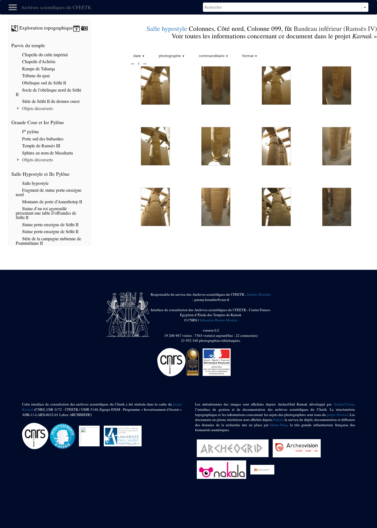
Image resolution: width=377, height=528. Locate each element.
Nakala (278, 419)
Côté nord (230, 28)
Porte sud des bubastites (42, 139)
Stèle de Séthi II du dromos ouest (50, 101)
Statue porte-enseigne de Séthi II (49, 224)
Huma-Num (278, 424)
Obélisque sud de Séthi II (43, 83)
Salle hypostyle (167, 28)
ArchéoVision (343, 404)
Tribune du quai (35, 75)
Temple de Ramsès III (40, 145)
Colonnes (201, 28)
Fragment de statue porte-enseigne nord (48, 192)
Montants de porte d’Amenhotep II (51, 201)
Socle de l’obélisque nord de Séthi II (48, 92)
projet (337, 414)
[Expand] (18, 108)
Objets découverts (37, 108)
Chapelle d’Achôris (38, 61)
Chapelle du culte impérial (44, 54)
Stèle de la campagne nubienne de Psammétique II (48, 241)
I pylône (30, 131)
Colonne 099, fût (269, 28)
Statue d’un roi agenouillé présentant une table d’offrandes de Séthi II (46, 213)
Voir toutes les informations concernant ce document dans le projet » (274, 35)
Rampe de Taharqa (38, 68)
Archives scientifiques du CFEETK (56, 7)
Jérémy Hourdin (259, 294)
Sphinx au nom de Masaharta (47, 153)
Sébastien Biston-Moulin (218, 320)
